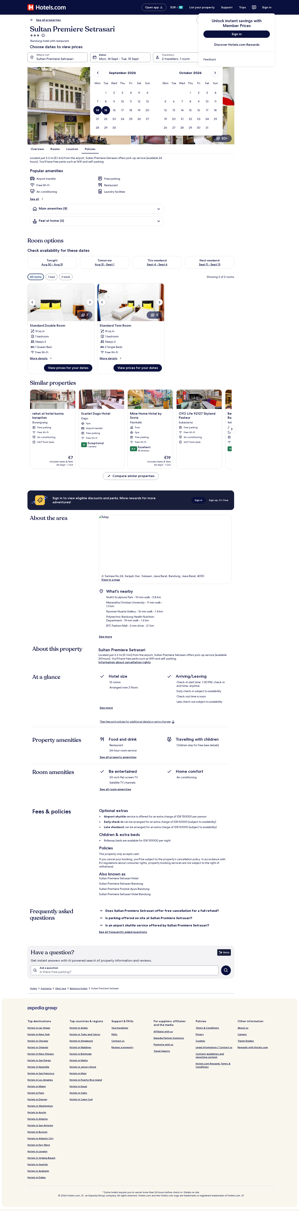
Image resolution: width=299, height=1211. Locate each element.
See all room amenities (115, 789)
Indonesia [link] (46, 988)
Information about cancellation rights (124, 662)
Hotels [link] (33, 988)
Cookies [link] (200, 1040)
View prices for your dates (68, 368)
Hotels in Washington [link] (40, 1105)
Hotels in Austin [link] (36, 1112)
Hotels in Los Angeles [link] (40, 1079)
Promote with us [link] (163, 1044)
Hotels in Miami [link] (36, 1086)
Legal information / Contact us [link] (214, 1047)
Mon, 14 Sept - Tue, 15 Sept (119, 59)
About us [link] (243, 1027)
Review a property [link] (122, 1047)
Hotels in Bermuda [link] (81, 1053)
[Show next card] (231, 429)
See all (34, 199)
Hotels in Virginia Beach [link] (41, 1157)
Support (226, 7)
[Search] (226, 970)
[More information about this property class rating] (42, 35)
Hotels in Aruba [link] (79, 1027)
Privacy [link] (200, 1034)
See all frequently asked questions (123, 932)
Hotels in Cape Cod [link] (81, 1099)
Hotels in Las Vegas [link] (38, 1027)
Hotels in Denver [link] (37, 1099)
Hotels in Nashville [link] (38, 1066)
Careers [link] (242, 1034)
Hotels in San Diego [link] (39, 1060)
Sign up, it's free (218, 500)
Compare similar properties (133, 476)
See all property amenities (118, 757)
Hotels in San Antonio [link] (40, 1125)
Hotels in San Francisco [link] (40, 1073)
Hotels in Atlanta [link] (37, 1118)
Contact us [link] (117, 1040)
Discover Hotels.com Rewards (236, 45)
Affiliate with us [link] (163, 1031)
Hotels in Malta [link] (79, 1060)
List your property (202, 7)
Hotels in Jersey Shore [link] (83, 1066)
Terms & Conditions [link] (207, 1027)
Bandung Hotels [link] (78, 988)
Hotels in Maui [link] (78, 1073)
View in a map (110, 580)
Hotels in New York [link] (38, 1034)
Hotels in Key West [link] (38, 1144)
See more (105, 636)
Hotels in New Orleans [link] (40, 1053)
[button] (106, 93)
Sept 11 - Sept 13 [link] (209, 264)
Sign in (267, 7)
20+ (225, 138)
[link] (237, 59)
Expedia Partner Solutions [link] (169, 1037)
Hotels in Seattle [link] (37, 1164)
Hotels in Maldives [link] (80, 1047)
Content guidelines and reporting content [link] (210, 1055)
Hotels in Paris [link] (35, 1092)
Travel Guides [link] (246, 1040)
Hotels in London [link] (37, 1151)
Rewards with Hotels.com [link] (253, 1047)
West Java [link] (60, 988)
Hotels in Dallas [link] (36, 1177)
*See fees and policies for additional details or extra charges (135, 721)
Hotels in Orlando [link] (37, 1047)
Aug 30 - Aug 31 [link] (52, 264)
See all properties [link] (48, 20)
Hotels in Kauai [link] (78, 1086)
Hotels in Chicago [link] (37, 1040)
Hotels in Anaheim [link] (38, 1170)
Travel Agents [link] (162, 1050)
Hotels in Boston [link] (37, 1131)
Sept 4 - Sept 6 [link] (157, 264)
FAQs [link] (114, 1034)
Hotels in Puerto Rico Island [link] (86, 1079)
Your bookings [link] (119, 1027)
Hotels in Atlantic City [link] (40, 1138)
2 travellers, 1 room (176, 59)
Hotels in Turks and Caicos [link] (85, 1034)
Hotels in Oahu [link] (78, 1092)
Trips (242, 7)
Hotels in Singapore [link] (81, 1040)
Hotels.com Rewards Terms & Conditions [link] (213, 1065)
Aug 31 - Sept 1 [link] (104, 264)
